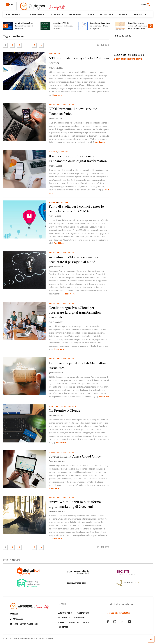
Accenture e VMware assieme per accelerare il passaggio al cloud (73, 259)
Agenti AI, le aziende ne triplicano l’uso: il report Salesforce (24, 26)
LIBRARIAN (75, 14)
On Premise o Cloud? (64, 410)
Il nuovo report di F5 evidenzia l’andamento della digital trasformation (78, 158)
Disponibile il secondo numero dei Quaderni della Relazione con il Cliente (137, 26)
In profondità (56, 406)
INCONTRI (105, 14)
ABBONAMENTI (14, 14)
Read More (57, 95)
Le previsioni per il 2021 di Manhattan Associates (77, 365)
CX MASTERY (35, 14)
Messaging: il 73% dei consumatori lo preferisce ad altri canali (63, 26)
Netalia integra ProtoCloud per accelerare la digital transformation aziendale (75, 312)
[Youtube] (129, 621)
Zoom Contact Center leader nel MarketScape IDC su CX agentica (100, 26)
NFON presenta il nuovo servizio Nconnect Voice (73, 111)
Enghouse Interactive (128, 58)
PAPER (90, 14)
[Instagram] (114, 621)
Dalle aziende (55, 104)
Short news (54, 54)
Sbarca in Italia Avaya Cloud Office (75, 456)
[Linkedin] (122, 621)
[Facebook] (108, 621)
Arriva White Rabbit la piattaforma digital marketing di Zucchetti (75, 504)
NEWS (122, 14)
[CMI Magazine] (40, 8)
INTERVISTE (56, 14)
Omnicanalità (70, 406)
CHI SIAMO (138, 14)
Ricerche (53, 152)
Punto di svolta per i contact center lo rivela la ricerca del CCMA (76, 208)
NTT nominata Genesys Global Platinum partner (79, 60)
